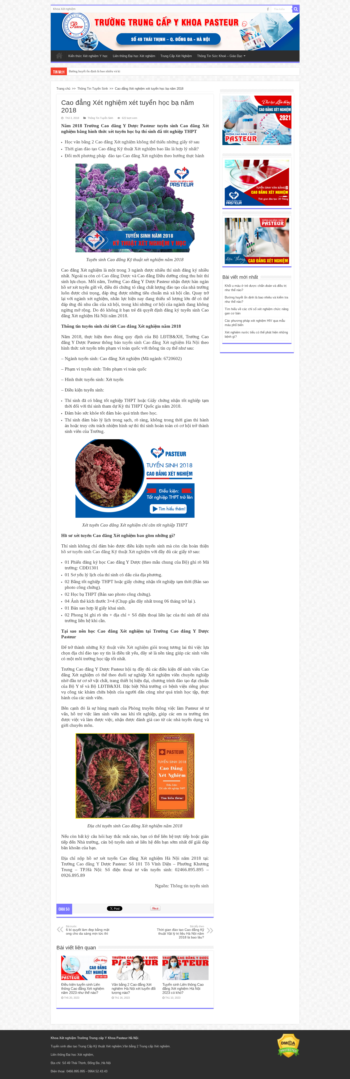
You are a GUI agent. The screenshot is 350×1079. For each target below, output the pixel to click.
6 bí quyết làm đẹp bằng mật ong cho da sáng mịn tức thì (87, 930)
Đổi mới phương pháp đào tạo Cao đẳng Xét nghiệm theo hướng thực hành (134, 155)
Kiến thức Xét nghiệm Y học (88, 56)
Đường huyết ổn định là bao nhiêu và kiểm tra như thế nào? (107, 71)
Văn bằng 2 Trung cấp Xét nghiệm (146, 1046)
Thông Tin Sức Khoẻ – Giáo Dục (219, 56)
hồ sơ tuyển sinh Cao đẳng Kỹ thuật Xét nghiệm (105, 551)
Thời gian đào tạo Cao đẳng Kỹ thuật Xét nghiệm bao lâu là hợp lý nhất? (132, 148)
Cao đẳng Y (87, 863)
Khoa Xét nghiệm (64, 9)
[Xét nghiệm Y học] (257, 182)
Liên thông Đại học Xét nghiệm (134, 56)
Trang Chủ (59, 55)
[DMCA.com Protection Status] (288, 1045)
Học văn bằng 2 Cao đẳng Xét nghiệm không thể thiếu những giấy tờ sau (132, 141)
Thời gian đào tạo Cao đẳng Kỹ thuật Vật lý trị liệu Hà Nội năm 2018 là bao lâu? (180, 932)
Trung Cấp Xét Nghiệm (176, 56)
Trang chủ (63, 88)
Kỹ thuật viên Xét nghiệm (124, 647)
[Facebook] (267, 9)
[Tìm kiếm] (296, 9)
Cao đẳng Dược (116, 275)
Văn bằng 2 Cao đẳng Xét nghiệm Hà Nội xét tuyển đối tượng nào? (133, 988)
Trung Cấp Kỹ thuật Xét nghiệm (100, 1046)
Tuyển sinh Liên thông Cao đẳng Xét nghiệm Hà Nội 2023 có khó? (183, 988)
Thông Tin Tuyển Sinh (92, 88)
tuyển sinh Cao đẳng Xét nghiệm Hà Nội (161, 342)
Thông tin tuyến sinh (189, 885)
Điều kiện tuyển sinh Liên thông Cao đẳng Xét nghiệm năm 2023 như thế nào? (82, 988)
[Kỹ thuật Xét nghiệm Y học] (175, 31)
